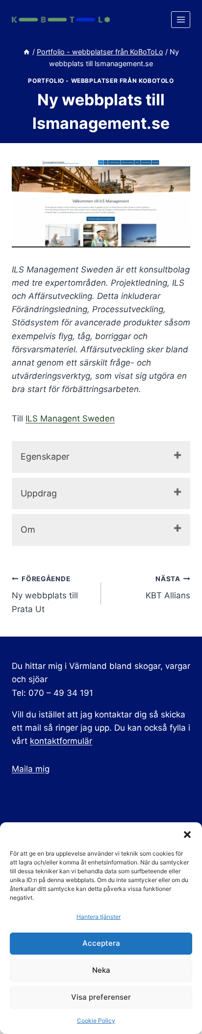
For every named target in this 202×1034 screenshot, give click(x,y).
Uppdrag (39, 493)
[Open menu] (180, 19)
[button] (187, 834)
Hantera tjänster (98, 916)
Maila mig (31, 769)
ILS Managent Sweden (70, 418)
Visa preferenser (101, 997)
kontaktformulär (61, 741)
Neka (101, 970)
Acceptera (101, 943)
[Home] (26, 52)
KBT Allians (168, 588)
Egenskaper (45, 456)
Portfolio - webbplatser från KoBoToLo (101, 80)
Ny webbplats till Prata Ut (45, 594)
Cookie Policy (96, 1020)
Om (28, 529)
